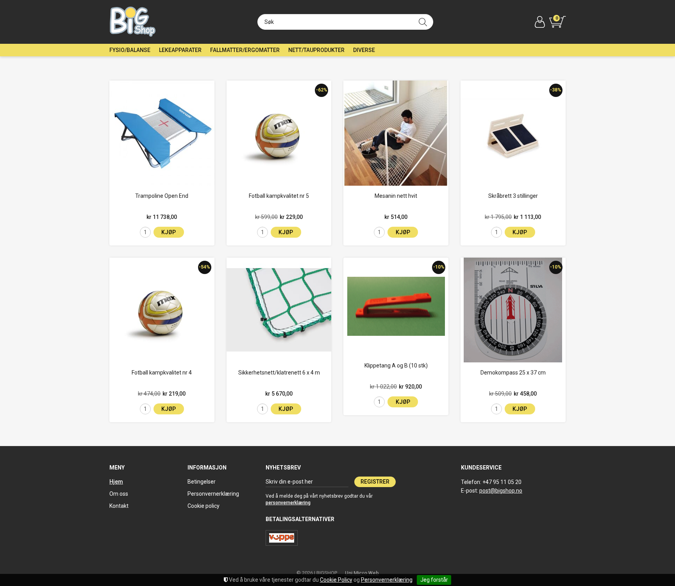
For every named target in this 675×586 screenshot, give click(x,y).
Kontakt (119, 506)
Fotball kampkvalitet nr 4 (162, 372)
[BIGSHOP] (133, 22)
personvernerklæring (288, 502)
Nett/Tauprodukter (316, 50)
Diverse (364, 50)
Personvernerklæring (386, 580)
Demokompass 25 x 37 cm (513, 372)
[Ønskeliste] (117, 177)
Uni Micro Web (362, 573)
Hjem (116, 481)
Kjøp (168, 232)
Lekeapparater (180, 50)
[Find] (422, 22)
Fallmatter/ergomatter (245, 50)
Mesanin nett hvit (396, 196)
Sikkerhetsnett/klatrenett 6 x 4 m (279, 372)
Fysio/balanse (129, 50)
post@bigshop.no (500, 490)
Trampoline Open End (161, 196)
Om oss (118, 494)
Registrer (375, 481)
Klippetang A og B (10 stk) (396, 365)
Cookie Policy (336, 580)
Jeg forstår (434, 580)
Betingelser (202, 481)
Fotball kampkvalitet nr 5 (279, 196)
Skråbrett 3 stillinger (513, 196)
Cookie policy (204, 506)
